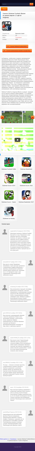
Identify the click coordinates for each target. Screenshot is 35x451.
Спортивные (18, 37)
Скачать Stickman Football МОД (18, 46)
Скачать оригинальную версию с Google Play (18, 50)
